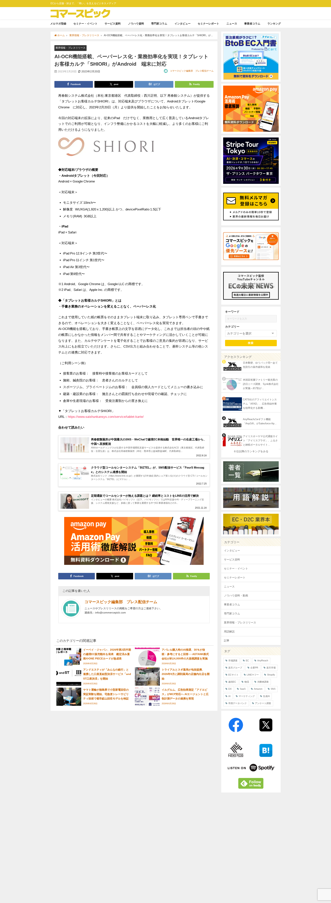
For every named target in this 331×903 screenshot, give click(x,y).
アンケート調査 (263, 703)
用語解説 (229, 631)
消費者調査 (263, 682)
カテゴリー (232, 326)
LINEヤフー (253, 675)
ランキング (274, 23)
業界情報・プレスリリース (70, 48)
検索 (251, 342)
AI (229, 696)
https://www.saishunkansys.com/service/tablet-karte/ (106, 416)
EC (247, 660)
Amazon (258, 689)
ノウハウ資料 (136, 23)
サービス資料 (113, 23)
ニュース (231, 23)
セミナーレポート (208, 23)
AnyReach (262, 660)
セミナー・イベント (85, 23)
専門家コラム (159, 23)
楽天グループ (235, 668)
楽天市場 (271, 668)
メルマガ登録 (58, 23)
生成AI (266, 696)
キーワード (232, 311)
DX (230, 689)
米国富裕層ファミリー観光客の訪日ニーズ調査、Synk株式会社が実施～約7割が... (261, 384)
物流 (246, 682)
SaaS (243, 689)
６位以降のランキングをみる (251, 451)
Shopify (271, 675)
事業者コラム (252, 23)
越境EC (232, 682)
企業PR (254, 668)
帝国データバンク (237, 703)
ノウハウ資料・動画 (236, 595)
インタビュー (183, 23)
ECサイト (233, 675)
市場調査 (233, 660)
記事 (226, 640)
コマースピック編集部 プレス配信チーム (192, 71)
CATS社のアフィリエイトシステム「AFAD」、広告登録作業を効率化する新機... (260, 403)
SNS (273, 689)
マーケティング (247, 696)
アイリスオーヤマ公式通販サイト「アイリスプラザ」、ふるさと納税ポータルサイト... (260, 440)
